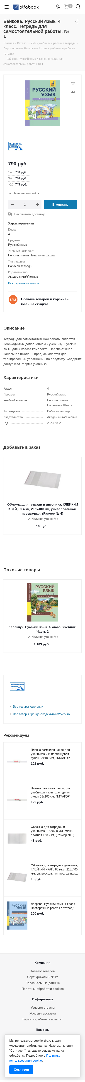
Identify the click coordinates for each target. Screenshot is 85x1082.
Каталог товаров (42, 971)
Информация (42, 999)
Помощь (42, 1029)
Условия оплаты (43, 1007)
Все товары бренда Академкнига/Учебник (41, 714)
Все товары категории (28, 706)
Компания (42, 962)
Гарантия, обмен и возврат (42, 1019)
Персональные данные (42, 983)
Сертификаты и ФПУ (42, 977)
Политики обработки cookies (43, 988)
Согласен (21, 1069)
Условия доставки (42, 1013)
